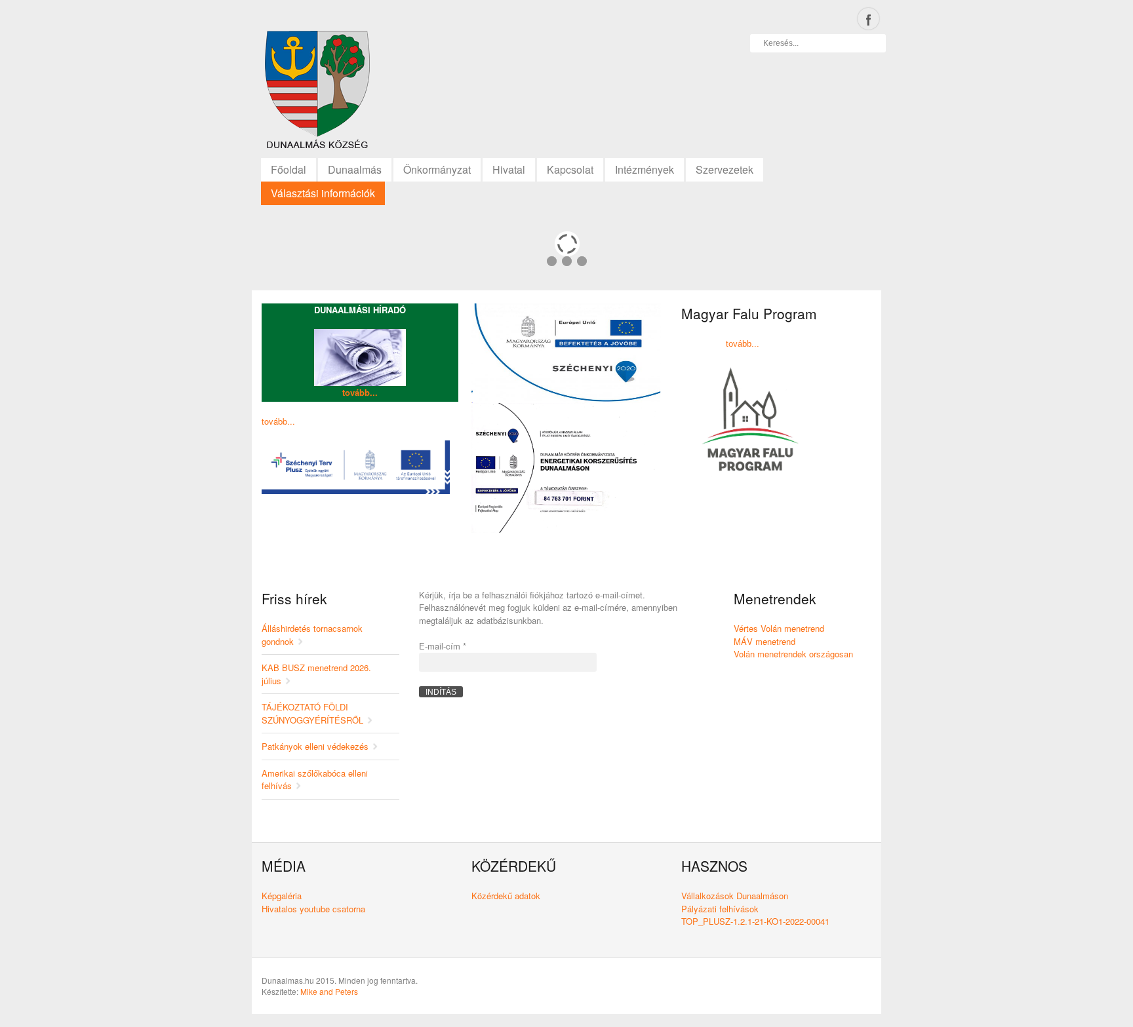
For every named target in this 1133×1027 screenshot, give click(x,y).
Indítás (441, 692)
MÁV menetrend (764, 641)
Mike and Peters (329, 991)
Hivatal (508, 169)
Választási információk (323, 193)
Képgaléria (282, 895)
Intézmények (644, 169)
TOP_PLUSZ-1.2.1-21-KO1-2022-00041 (755, 921)
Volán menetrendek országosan (793, 654)
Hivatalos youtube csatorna (313, 908)
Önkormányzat (437, 169)
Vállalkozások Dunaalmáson (734, 895)
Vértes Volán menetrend (779, 628)
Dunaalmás (355, 169)
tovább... (360, 392)
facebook (868, 18)
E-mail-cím (442, 646)
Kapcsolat (570, 169)
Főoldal (288, 169)
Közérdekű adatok (505, 895)
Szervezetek (724, 169)
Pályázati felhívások (720, 908)
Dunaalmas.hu (317, 93)
